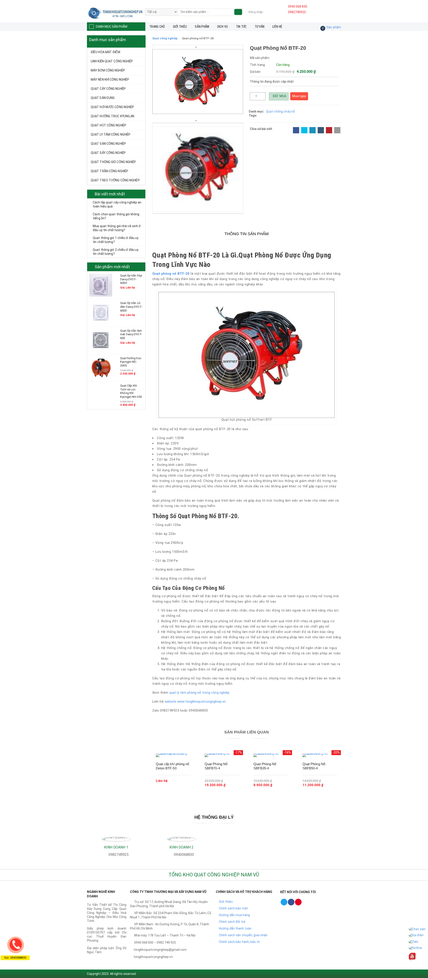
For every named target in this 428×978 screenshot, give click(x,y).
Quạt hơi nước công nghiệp (112, 107)
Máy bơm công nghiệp (108, 70)
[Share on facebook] (296, 130)
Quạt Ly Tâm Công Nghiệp (110, 134)
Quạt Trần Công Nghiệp (109, 171)
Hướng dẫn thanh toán (235, 928)
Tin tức (241, 26)
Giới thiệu (180, 26)
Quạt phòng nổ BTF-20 (171, 274)
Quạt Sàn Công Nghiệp (108, 143)
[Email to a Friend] (337, 130)
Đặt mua (279, 96)
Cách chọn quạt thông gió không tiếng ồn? (116, 216)
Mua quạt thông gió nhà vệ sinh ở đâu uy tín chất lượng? (117, 228)
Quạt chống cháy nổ (280, 111)
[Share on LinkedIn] (312, 130)
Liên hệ (277, 26)
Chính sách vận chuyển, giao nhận (243, 935)
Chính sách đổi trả (232, 922)
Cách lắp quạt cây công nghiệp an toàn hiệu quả (117, 204)
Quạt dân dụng (103, 98)
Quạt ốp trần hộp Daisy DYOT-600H (131, 279)
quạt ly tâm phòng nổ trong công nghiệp (199, 693)
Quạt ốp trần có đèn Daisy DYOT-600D (131, 306)
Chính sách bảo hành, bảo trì (239, 942)
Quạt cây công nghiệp (108, 88)
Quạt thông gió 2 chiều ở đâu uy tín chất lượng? (115, 251)
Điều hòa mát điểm (105, 52)
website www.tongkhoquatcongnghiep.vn (195, 701)
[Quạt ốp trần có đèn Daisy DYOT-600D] (100, 312)
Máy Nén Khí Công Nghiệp (110, 79)
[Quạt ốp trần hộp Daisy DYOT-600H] (100, 285)
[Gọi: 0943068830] (15, 944)
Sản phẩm (202, 26)
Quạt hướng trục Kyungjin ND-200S (130, 361)
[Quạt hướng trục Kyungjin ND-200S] (100, 367)
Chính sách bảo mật (233, 908)
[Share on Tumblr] (321, 130)
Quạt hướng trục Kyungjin (112, 116)
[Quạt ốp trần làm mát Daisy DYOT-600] (100, 340)
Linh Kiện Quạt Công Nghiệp (112, 61)
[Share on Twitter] (304, 130)
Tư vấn (260, 26)
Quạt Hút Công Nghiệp (108, 125)
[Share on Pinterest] (329, 130)
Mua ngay (299, 96)
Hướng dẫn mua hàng (234, 915)
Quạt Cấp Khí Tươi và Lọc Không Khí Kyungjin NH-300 (131, 391)
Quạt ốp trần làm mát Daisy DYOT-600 (131, 334)
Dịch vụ (222, 26)
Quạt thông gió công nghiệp (113, 162)
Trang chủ (157, 26)
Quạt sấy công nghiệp (108, 153)
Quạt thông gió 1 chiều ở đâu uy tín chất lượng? (115, 240)
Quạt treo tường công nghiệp (115, 180)
